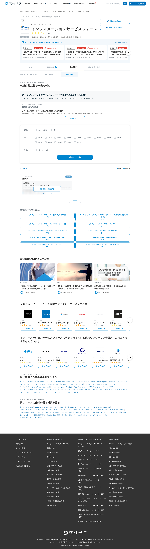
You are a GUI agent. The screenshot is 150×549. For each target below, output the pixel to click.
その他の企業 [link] (51, 505)
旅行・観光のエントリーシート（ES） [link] (91, 494)
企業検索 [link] (27, 4)
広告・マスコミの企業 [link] (54, 466)
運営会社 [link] (40, 539)
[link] (13, 3)
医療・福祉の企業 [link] (53, 492)
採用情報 (51, 67)
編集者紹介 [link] (20, 444)
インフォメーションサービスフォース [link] (46, 11)
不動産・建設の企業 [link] (54, 479)
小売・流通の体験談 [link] (116, 496)
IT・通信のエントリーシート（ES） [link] (90, 464)
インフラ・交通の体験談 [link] (117, 474)
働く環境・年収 (94, 67)
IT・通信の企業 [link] (52, 461)
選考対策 (73, 67)
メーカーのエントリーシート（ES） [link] (90, 455)
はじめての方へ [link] (21, 439)
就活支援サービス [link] (80, 4)
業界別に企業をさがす (54, 439)
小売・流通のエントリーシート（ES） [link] (91, 510)
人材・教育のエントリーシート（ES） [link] (91, 475)
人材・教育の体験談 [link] (116, 470)
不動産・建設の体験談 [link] (116, 479)
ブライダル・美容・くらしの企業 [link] (58, 488)
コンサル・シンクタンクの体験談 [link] (120, 444)
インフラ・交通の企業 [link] (54, 474)
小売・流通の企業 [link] (53, 496)
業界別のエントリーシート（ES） (90, 439)
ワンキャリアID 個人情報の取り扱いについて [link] (84, 542)
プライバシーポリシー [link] (82, 539)
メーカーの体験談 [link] (115, 452)
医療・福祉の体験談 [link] (116, 492)
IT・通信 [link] (33, 11)
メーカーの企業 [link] (52, 452)
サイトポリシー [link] (21, 457)
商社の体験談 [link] (113, 457)
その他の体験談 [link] (114, 505)
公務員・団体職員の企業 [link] (55, 501)
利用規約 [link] (48, 539)
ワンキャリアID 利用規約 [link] (58, 542)
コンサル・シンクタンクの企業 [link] (58, 444)
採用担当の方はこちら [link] (24, 466)
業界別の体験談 (114, 439)
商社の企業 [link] (51, 457)
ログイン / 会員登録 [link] (137, 3)
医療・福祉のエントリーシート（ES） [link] (91, 505)
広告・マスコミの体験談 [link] (117, 466)
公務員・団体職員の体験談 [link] (118, 501)
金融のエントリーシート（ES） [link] (89, 451)
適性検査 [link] (92, 4)
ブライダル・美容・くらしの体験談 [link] (121, 488)
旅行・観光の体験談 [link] (116, 483)
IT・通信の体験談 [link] (115, 461)
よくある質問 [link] (20, 448)
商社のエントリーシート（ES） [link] (89, 459)
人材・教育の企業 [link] (53, 470)
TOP (31, 67)
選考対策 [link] (60, 11)
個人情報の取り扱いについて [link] (62, 539)
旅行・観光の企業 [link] (53, 483)
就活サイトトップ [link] (24, 11)
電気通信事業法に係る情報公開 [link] (102, 539)
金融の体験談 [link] (113, 448)
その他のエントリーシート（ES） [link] (90, 521)
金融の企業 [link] (51, 448)
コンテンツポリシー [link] (23, 461)
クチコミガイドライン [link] (24, 452)
